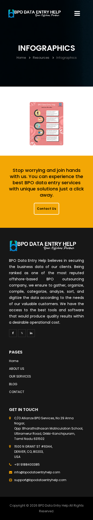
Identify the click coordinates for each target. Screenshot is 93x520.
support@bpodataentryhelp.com (40, 480)
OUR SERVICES (20, 376)
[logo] (34, 14)
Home (21, 57)
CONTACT (16, 392)
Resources (41, 57)
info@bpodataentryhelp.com (37, 472)
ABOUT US (16, 368)
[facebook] (13, 333)
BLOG (13, 384)
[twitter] (22, 333)
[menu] (77, 13)
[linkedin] (31, 333)
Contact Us (46, 208)
